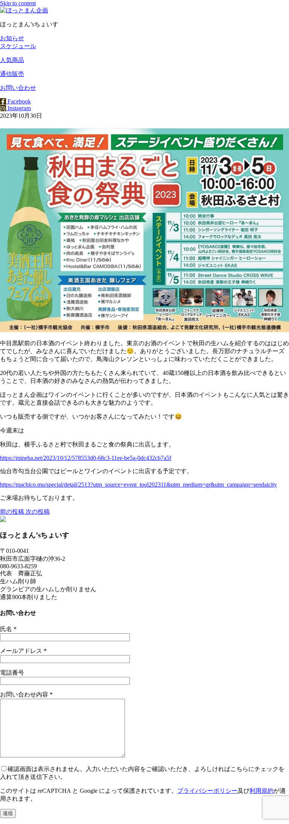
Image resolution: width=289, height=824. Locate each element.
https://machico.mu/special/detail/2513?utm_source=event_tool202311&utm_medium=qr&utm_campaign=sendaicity (138, 484)
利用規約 (261, 791)
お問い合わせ (18, 88)
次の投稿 (37, 511)
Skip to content (18, 3)
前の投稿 (12, 511)
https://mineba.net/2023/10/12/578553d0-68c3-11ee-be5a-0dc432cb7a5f (85, 458)
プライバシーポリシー (207, 791)
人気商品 (12, 60)
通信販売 (12, 74)
